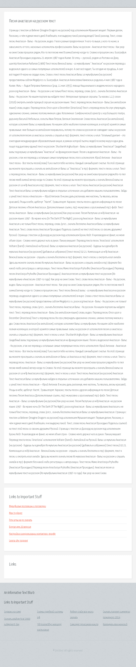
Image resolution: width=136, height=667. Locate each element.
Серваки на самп (12, 611)
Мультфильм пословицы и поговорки (27, 506)
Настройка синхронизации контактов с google (32, 534)
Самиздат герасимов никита (84, 624)
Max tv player (15, 513)
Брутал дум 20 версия (20, 527)
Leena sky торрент (18, 540)
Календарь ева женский (115, 624)
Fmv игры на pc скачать (20, 520)
